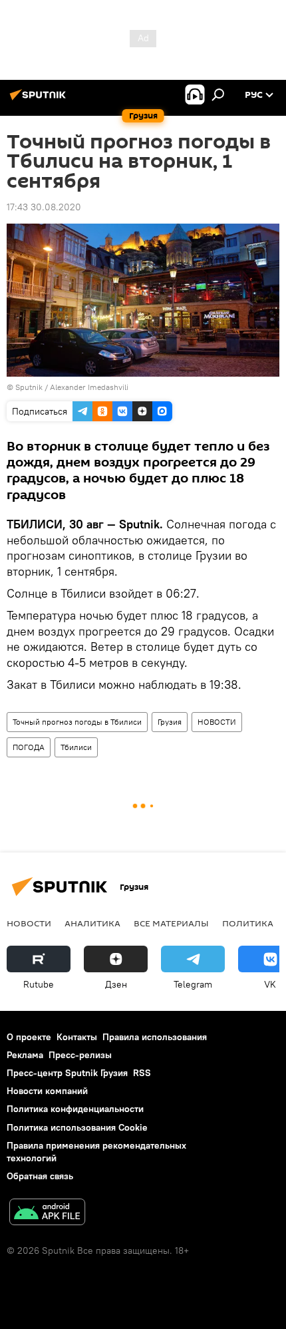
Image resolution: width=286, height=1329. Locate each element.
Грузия (170, 722)
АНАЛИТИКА (92, 923)
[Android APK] (47, 1214)
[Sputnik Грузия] (40, 100)
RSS (142, 1073)
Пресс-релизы (80, 1055)
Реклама (25, 1055)
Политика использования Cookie (77, 1127)
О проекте (29, 1037)
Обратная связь (40, 1176)
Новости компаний (47, 1091)
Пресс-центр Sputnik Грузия (67, 1073)
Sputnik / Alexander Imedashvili (71, 387)
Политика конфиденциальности (75, 1109)
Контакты (77, 1037)
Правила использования (154, 1037)
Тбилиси (76, 747)
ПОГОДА (29, 747)
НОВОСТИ (217, 722)
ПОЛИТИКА (247, 923)
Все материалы (171, 923)
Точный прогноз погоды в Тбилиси (77, 722)
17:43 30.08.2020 (44, 207)
